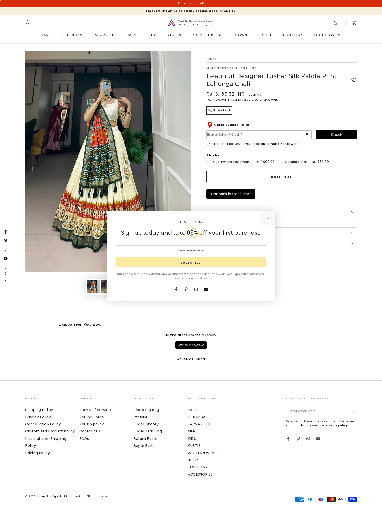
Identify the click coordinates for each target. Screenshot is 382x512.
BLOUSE (195, 460)
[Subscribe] (354, 411)
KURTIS (194, 445)
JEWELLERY (198, 467)
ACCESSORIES (200, 474)
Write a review (191, 345)
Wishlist (141, 417)
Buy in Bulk (143, 445)
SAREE (193, 409)
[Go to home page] (191, 22)
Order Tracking (148, 431)
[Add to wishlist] (354, 80)
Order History (146, 424)
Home (210, 59)
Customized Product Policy (50, 431)
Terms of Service (95, 409)
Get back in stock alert (231, 193)
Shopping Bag (146, 409)
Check (336, 134)
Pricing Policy (37, 452)
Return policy (91, 424)
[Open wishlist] (344, 22)
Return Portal (146, 438)
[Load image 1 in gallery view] (93, 286)
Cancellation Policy (43, 424)
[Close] (268, 218)
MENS (193, 431)
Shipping (234, 99)
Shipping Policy (39, 409)
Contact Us (89, 431)
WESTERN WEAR (202, 452)
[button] (27, 22)
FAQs (84, 438)
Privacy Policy (38, 417)
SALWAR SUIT (200, 424)
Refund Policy (91, 417)
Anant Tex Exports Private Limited (231, 68)
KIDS (192, 438)
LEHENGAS (197, 417)
